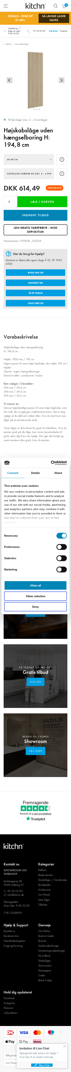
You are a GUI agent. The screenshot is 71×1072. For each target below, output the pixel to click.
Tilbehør (42, 904)
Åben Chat (44, 1065)
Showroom (35, 741)
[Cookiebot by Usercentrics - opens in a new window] (51, 462)
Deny (35, 606)
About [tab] (58, 472)
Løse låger (44, 899)
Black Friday (45, 980)
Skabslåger (44, 960)
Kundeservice (11, 936)
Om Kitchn (44, 931)
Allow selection (35, 596)
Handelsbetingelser (14, 940)
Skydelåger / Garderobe (52, 880)
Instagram (9, 1003)
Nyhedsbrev (11, 1012)
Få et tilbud (36, 293)
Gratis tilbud (35, 672)
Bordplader (44, 884)
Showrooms (45, 965)
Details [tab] (35, 472)
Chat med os (35, 303)
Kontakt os (35, 282)
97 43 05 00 (39, 30)
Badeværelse (45, 875)
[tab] (32, 109)
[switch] (61, 547)
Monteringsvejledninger (51, 950)
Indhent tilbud (35, 215)
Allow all (35, 585)
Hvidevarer (44, 889)
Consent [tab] (12, 472)
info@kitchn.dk (15, 894)
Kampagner (44, 970)
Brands (42, 940)
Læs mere (35, 750)
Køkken (42, 870)
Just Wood (44, 894)
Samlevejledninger (48, 945)
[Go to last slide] (9, 80)
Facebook (9, 998)
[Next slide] (61, 80)
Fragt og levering (13, 945)
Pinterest (8, 1008)
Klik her (35, 681)
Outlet (41, 975)
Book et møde (46, 936)
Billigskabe (11, 1055)
